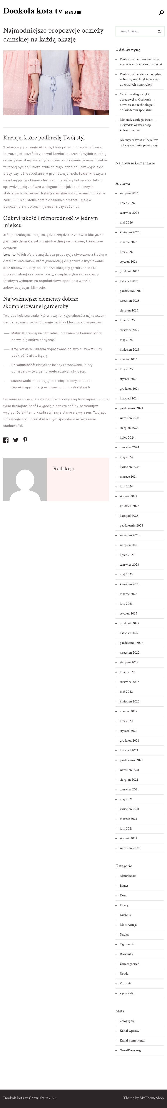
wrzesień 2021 (129, 770)
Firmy (124, 905)
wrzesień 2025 (130, 300)
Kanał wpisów (129, 1031)
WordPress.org (130, 1050)
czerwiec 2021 (129, 789)
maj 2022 (126, 691)
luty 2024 (126, 486)
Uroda (124, 973)
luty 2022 (126, 721)
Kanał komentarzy (132, 1040)
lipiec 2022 (127, 672)
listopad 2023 (129, 515)
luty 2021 (126, 828)
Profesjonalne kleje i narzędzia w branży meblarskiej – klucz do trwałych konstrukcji (141, 79)
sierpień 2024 (129, 428)
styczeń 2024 (128, 496)
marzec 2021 (128, 819)
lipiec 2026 (127, 203)
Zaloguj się (127, 1021)
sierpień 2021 (129, 779)
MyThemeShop (152, 1097)
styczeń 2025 (128, 379)
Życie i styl (127, 993)
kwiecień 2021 (129, 809)
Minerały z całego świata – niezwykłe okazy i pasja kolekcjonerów (138, 125)
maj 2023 (126, 574)
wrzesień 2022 (130, 652)
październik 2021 (131, 760)
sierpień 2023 (129, 545)
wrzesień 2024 (130, 418)
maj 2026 (126, 222)
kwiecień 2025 (130, 349)
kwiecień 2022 (130, 701)
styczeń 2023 (128, 613)
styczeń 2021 (128, 838)
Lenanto (9, 254)
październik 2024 (131, 408)
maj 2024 (126, 457)
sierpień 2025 (129, 310)
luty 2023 (126, 603)
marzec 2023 (128, 594)
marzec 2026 (128, 242)
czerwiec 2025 (129, 330)
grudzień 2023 (129, 506)
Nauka (124, 934)
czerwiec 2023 (129, 564)
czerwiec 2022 (129, 682)
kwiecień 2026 (130, 232)
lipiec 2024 (127, 437)
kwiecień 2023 (129, 584)
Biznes (124, 885)
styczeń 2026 (128, 261)
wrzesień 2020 (130, 848)
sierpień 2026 (129, 193)
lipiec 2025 (127, 320)
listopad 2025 (129, 281)
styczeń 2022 (128, 731)
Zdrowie (125, 983)
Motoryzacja (128, 925)
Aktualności (128, 876)
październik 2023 (131, 525)
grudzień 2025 (129, 271)
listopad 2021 (129, 750)
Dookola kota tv (33, 11)
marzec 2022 (128, 711)
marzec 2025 (128, 359)
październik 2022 (131, 643)
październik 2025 (131, 291)
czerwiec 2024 (129, 447)
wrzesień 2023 (129, 535)
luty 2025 (126, 369)
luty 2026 (126, 252)
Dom (123, 895)
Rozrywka (127, 954)
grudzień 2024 (129, 388)
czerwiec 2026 (129, 212)
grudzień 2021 (129, 740)
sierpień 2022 (129, 662)
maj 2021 (126, 799)
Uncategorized (129, 964)
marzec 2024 (128, 476)
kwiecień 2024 (130, 467)
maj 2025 (126, 340)
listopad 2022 (129, 633)
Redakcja (63, 468)
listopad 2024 (129, 398)
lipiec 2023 (127, 555)
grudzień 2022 (129, 623)
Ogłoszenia (127, 944)
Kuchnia (125, 915)
